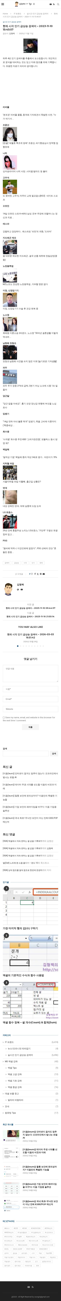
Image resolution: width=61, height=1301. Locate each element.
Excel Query (17, 1249)
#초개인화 (35, 1245)
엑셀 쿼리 (53, 1257)
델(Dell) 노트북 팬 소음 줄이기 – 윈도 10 (20, 863)
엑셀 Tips (33, 1068)
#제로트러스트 (9, 1245)
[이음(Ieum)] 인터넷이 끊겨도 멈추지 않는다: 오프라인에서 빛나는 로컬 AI (40, 1134)
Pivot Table (30, 1249)
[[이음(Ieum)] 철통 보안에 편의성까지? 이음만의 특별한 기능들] (11, 1171)
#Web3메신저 (8, 1232)
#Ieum (24, 1228)
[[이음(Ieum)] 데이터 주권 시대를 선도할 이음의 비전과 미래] (11, 1153)
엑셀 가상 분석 (8, 1257)
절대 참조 (7, 1265)
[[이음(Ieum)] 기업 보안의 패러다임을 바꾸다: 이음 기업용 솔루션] (11, 1188)
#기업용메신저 (36, 1232)
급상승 (16, 563)
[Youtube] (51, 4)
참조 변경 (18, 1265)
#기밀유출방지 (22, 1232)
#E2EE (16, 1228)
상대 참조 (24, 1253)
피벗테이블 (28, 1265)
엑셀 (40, 1253)
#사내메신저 (8, 1241)
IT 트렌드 (17, 14)
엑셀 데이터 (21, 1257)
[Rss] (54, 4)
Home (5, 14)
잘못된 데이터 (46, 1261)
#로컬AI (19, 1236)
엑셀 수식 (32, 1257)
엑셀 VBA (49, 1253)
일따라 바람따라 (33, 1100)
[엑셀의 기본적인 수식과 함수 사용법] (30, 953)
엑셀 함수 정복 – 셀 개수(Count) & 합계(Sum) (30, 1022)
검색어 (7, 563)
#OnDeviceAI (35, 1228)
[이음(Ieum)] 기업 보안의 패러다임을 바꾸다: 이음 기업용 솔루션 (40, 1185)
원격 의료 (18, 1261)
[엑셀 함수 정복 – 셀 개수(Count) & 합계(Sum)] (30, 1000)
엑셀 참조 (43, 1257)
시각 (25, 563)
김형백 (12, 33)
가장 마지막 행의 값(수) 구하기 (20, 928)
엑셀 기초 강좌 (33, 1080)
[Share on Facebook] (35, 574)
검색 (5, 748)
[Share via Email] (44, 574)
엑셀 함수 (7, 1261)
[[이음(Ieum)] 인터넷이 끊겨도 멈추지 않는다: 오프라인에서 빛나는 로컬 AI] (11, 1136)
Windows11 (43, 1249)
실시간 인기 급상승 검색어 (37, 14)
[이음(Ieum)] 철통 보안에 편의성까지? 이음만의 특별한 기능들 (40, 1168)
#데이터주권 (8, 1236)
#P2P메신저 (48, 1228)
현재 (41, 563)
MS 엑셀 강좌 (31, 1061)
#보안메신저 (44, 1236)
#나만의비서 (49, 1232)
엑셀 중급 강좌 (33, 1087)
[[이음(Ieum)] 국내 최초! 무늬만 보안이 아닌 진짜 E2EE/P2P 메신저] (11, 1205)
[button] (5, 639)
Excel (6, 1249)
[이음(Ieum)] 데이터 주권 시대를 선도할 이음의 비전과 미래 (40, 1151)
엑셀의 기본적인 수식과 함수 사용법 (23, 975)
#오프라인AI (21, 1241)
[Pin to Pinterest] (41, 574)
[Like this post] (32, 574)
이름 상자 (28, 1261)
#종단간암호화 (22, 1245)
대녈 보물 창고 (31, 1093)
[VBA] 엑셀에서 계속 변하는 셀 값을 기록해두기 (23, 841)
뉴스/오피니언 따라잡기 (33, 1048)
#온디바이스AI (33, 1241)
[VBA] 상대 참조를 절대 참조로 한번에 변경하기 (23, 870)
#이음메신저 (46, 1241)
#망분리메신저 (30, 1236)
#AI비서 (7, 1228)
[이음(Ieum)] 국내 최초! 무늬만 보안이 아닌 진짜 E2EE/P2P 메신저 (40, 1203)
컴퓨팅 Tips (31, 1113)
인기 (33, 563)
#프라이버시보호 (47, 1245)
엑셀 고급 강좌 (33, 1074)
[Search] (58, 4)
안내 (31, 1106)
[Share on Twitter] (38, 574)
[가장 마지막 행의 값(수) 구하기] (30, 906)
